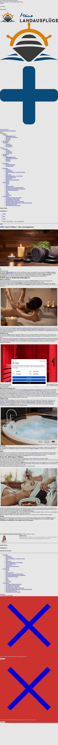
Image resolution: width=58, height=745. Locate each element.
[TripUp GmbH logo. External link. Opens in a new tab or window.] (15, 362)
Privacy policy (43, 360)
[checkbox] (13, 371)
